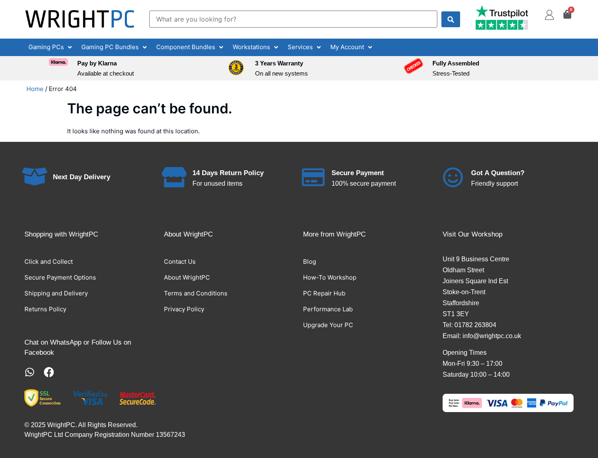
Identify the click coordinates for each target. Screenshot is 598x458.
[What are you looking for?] (293, 19)
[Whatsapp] (29, 372)
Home (35, 89)
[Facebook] (49, 372)
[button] (50, 47)
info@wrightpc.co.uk (492, 335)
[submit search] (450, 19)
